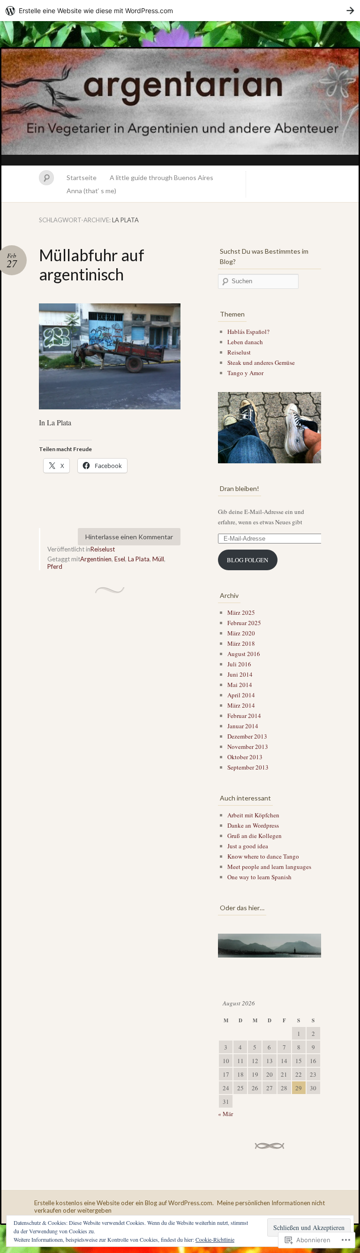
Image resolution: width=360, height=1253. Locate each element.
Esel (119, 559)
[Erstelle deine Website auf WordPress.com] (180, 10)
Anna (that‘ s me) (91, 191)
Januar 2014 (242, 726)
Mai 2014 (239, 684)
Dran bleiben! (239, 488)
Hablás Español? (248, 331)
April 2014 (241, 695)
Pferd (54, 566)
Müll (158, 559)
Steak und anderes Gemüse (261, 362)
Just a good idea (247, 846)
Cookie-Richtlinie (214, 1239)
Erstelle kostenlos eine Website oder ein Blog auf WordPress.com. (124, 1203)
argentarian (180, 107)
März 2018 (241, 643)
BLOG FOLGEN (247, 560)
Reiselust (102, 549)
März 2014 (241, 705)
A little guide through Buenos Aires (161, 177)
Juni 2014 (240, 674)
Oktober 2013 (244, 757)
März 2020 (241, 633)
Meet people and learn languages (269, 866)
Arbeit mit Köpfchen (253, 815)
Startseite (82, 177)
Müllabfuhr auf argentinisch (91, 264)
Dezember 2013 (247, 736)
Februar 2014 (244, 715)
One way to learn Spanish (259, 877)
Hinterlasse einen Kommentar (129, 537)
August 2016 (243, 653)
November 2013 (247, 746)
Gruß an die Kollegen (254, 835)
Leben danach (245, 342)
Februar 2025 (244, 623)
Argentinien (96, 559)
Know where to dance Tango (263, 856)
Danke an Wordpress (253, 825)
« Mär (225, 1114)
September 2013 (248, 767)
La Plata (139, 559)
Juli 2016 (239, 664)
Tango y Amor (245, 373)
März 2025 (241, 612)
